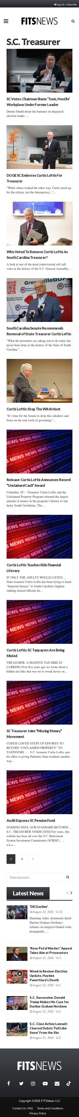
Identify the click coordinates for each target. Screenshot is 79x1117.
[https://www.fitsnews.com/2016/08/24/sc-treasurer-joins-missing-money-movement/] (39, 703)
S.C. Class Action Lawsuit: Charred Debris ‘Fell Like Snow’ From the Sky (49, 1028)
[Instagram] (36, 1083)
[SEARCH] (67, 877)
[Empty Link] (67, 892)
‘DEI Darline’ (39, 907)
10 (60, 912)
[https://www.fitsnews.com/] (39, 1065)
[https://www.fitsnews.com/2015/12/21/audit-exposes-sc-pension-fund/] (39, 792)
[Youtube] (47, 1083)
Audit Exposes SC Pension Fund (31, 820)
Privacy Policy (37, 1113)
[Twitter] (24, 1083)
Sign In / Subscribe (67, 4)
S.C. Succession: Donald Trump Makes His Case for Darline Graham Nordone (49, 1002)
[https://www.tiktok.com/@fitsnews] (69, 1083)
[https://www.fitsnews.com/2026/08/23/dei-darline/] (17, 912)
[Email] (59, 1083)
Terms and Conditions (50, 1108)
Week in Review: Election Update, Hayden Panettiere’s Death (48, 975)
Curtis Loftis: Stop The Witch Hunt (34, 409)
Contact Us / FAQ (23, 1108)
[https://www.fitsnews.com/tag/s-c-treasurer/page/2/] (33, 859)
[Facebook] (12, 1083)
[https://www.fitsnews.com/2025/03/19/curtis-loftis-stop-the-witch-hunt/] (39, 381)
